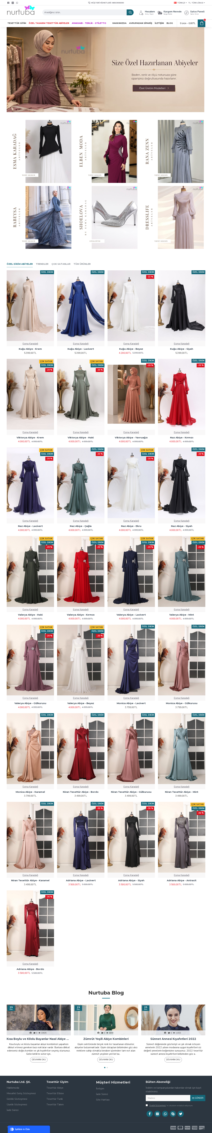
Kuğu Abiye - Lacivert (81, 348)
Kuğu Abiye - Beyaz (131, 348)
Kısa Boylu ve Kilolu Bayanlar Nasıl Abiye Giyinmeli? (39, 1039)
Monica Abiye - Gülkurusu (181, 703)
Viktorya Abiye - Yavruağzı (131, 437)
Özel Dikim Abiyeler (20, 264)
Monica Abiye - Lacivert (131, 703)
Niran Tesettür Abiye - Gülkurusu (131, 791)
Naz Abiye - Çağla (81, 526)
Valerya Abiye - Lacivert (131, 614)
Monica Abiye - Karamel (30, 791)
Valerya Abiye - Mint (181, 614)
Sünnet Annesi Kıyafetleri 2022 (173, 1039)
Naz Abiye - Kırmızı (181, 437)
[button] (104, 1067)
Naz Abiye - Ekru (131, 526)
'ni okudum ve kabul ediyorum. (171, 1105)
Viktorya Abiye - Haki (81, 437)
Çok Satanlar (61, 264)
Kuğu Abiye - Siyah (181, 348)
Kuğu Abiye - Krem (30, 348)
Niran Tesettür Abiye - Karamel (30, 880)
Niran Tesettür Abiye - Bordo (81, 791)
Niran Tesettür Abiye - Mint (181, 791)
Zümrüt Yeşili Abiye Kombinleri (106, 1039)
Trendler (42, 264)
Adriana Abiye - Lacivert (81, 880)
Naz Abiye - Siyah (181, 526)
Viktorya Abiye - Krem (30, 437)
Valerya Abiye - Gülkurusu (30, 703)
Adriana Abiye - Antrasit (181, 880)
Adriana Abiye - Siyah (131, 880)
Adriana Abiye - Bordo (30, 969)
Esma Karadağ (30, 343)
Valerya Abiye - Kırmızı (81, 614)
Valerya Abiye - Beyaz (80, 703)
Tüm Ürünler (82, 264)
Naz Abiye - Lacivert (30, 526)
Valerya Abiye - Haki (30, 614)
